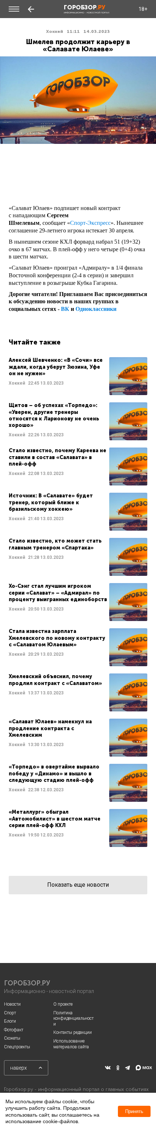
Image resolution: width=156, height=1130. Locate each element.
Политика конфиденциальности (73, 1018)
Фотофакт (13, 1029)
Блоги (10, 1021)
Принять (134, 1111)
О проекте (63, 1004)
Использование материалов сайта (71, 1044)
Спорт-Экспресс (90, 223)
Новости (12, 1004)
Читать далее (78, 376)
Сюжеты (12, 1038)
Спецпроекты (17, 1046)
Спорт (10, 1012)
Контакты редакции (72, 1032)
